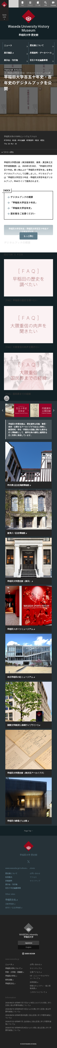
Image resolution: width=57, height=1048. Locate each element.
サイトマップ (35, 880)
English (28, 947)
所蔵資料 (8, 880)
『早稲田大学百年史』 (21, 208)
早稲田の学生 (11, 976)
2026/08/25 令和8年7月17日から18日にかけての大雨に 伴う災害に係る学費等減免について (28, 1003)
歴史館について (11, 873)
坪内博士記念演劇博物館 (19, 485)
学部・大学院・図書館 (14, 972)
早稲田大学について (13, 968)
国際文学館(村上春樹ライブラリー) (23, 725)
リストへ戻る (8, 152)
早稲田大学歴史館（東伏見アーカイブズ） (26, 772)
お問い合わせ (35, 873)
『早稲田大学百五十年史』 (24, 202)
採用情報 (34, 982)
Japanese (28, 943)
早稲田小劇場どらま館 (18, 820)
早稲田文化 (11, 899)
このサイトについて (38, 992)
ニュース (9, 964)
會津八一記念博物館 (17, 533)
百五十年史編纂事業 (13, 888)
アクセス (33, 877)
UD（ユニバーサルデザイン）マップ (39, 976)
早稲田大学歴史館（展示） (20, 581)
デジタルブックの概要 (21, 197)
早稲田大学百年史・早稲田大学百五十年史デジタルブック (28, 230)
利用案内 (8, 877)
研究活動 (9, 979)
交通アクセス (36, 972)
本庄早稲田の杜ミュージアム (21, 677)
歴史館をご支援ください (22, 213)
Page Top (28, 830)
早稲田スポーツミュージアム (21, 629)
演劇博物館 (10, 904)
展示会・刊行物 (11, 884)
